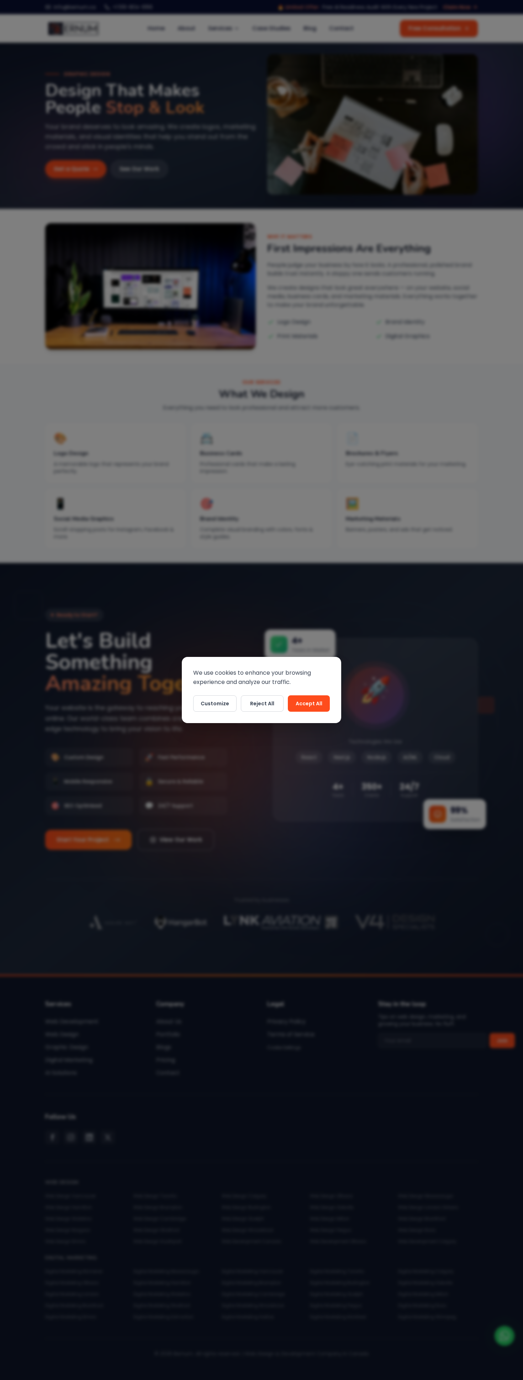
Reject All (262, 703)
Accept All (309, 703)
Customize (215, 703)
